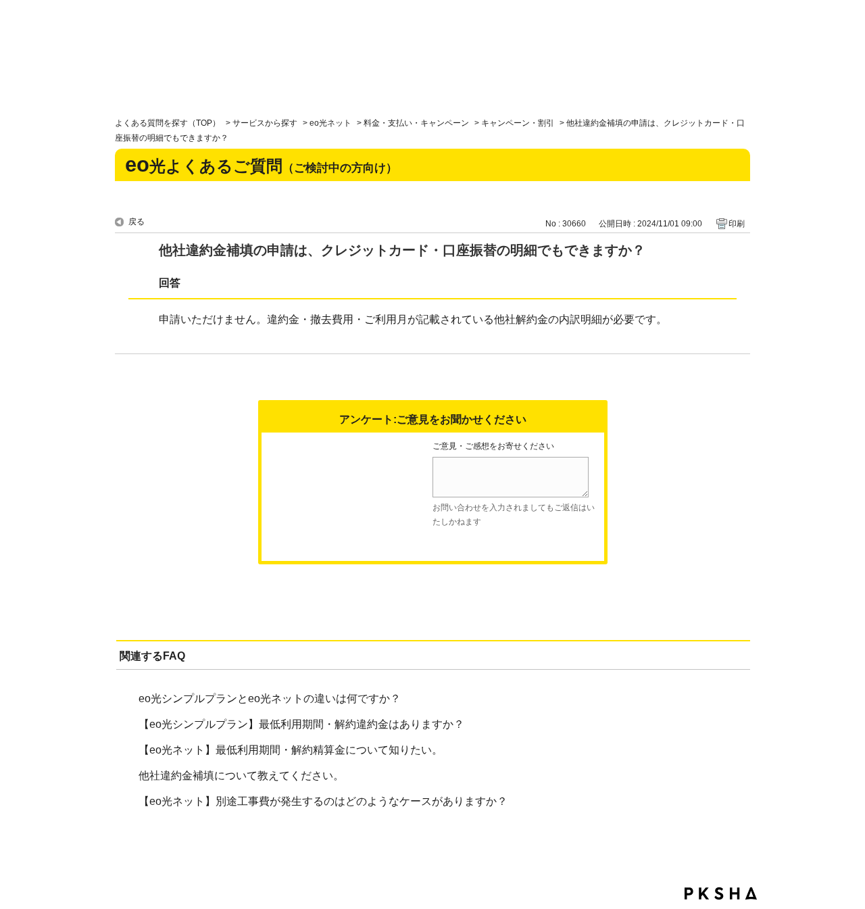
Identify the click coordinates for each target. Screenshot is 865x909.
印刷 (736, 223)
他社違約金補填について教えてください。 (241, 775)
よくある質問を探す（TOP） (167, 123)
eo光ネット (330, 123)
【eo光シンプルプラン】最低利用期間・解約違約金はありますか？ (301, 724)
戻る (136, 221)
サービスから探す (264, 123)
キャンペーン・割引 (517, 123)
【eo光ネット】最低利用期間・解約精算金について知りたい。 (291, 750)
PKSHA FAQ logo (721, 893)
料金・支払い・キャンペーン (416, 123)
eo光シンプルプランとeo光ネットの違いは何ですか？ (270, 698)
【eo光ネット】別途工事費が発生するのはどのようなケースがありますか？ (323, 801)
